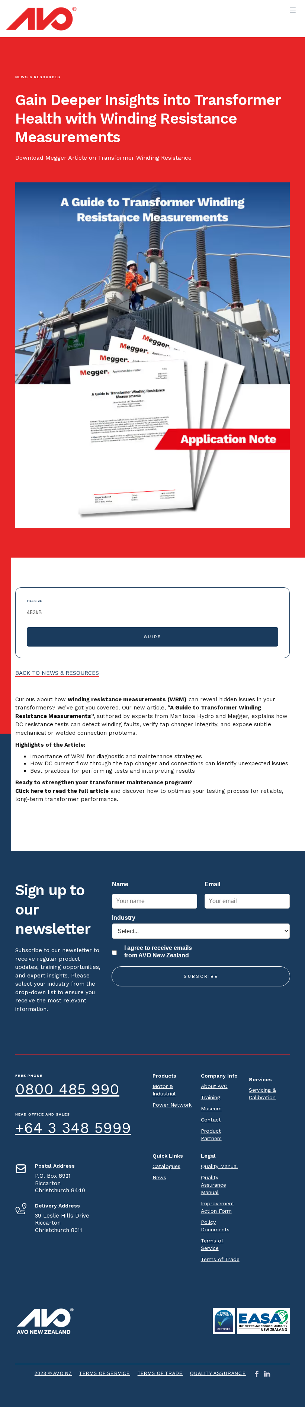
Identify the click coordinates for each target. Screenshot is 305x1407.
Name (120, 884)
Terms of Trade (220, 1259)
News (159, 1177)
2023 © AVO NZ (53, 1373)
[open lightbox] (224, 1321)
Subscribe (201, 976)
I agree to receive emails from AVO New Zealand (158, 951)
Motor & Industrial (164, 1090)
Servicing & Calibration (262, 1093)
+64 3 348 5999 (73, 1128)
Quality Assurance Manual (213, 1184)
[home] (41, 19)
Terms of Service (212, 1244)
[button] (292, 7)
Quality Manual (219, 1166)
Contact (211, 1120)
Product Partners (211, 1134)
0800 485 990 (67, 1089)
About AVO (214, 1086)
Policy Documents (215, 1225)
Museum (211, 1108)
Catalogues (166, 1166)
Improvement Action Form (217, 1207)
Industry (123, 918)
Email (212, 884)
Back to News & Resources (57, 673)
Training (210, 1097)
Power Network (172, 1105)
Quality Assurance (217, 1373)
